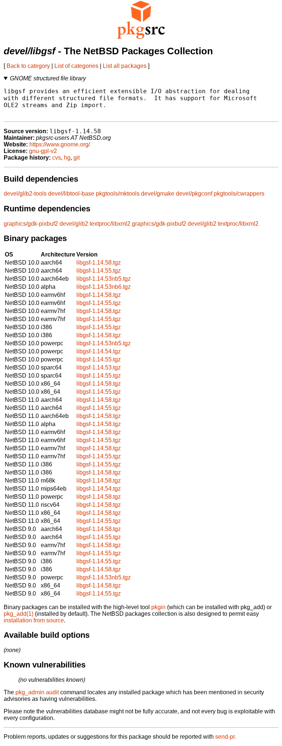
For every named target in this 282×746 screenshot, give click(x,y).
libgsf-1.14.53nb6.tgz (103, 287)
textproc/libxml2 (110, 224)
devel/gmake (157, 193)
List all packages (125, 66)
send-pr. (225, 737)
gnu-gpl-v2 (43, 151)
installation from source (34, 620)
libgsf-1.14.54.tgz (98, 351)
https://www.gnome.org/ (59, 144)
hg (67, 157)
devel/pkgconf (194, 193)
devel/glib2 (73, 224)
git (76, 157)
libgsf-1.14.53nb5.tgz (103, 279)
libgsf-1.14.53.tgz (98, 367)
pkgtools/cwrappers (239, 193)
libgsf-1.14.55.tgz (98, 271)
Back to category (28, 66)
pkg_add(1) (18, 614)
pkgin (158, 607)
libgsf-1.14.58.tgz (98, 262)
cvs (56, 157)
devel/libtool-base (71, 193)
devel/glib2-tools (25, 193)
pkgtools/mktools (118, 193)
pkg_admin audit (37, 692)
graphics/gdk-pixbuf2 (31, 224)
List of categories (76, 66)
